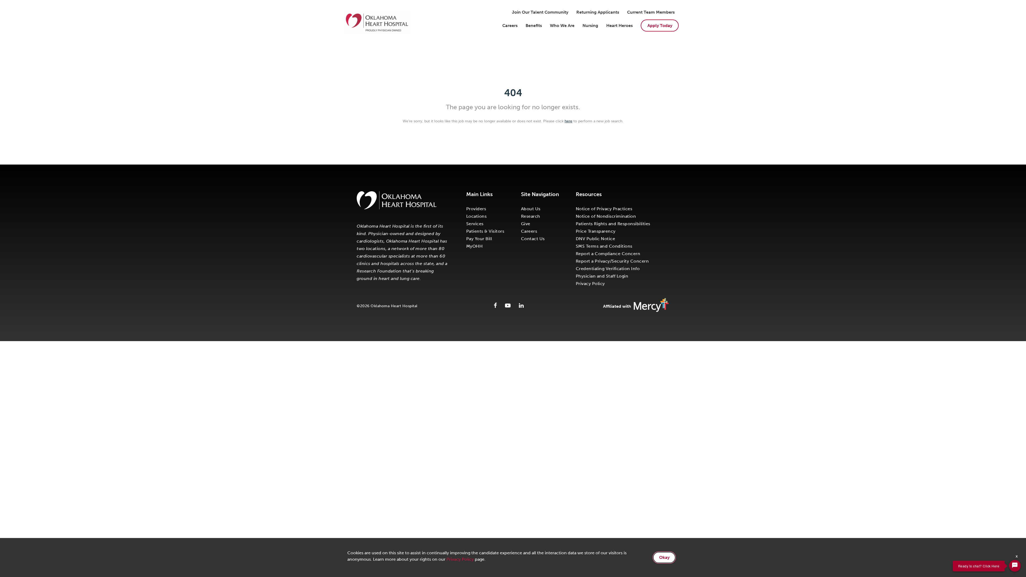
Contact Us (533, 238)
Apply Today (659, 25)
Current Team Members (651, 12)
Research (530, 216)
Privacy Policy (590, 283)
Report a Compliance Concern (608, 253)
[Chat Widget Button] (1015, 566)
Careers (510, 25)
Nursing (590, 25)
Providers (476, 208)
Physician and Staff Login (602, 276)
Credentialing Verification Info (608, 268)
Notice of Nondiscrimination (606, 216)
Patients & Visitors (485, 231)
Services (475, 223)
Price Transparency (596, 231)
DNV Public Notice (595, 238)
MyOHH (474, 246)
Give (525, 223)
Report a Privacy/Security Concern (612, 261)
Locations (476, 216)
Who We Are (562, 25)
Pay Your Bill (479, 238)
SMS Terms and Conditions (604, 246)
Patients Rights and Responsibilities (613, 223)
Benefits (534, 25)
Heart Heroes (619, 25)
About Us (531, 208)
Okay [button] (664, 557)
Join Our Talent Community (540, 12)
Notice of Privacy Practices (604, 208)
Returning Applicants (597, 12)
